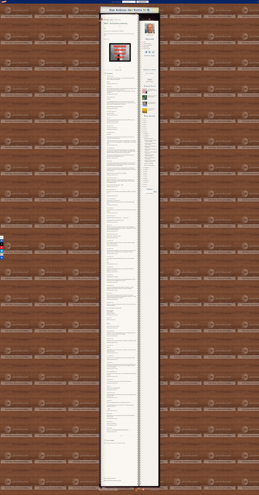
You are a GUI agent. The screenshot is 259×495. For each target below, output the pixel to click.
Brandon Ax (109, 338)
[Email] (1, 254)
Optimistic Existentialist (111, 234)
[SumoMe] (1, 257)
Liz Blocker (109, 240)
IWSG (120, 19)
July (145, 171)
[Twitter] (146, 53)
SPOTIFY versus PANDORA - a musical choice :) (149, 158)
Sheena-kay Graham (110, 111)
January (145, 182)
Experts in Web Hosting (154, 489)
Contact (149, 19)
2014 (144, 129)
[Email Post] (119, 69)
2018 (144, 124)
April (145, 176)
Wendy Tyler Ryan (110, 215)
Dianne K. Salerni (110, 97)
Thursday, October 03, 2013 (112, 389)
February (146, 180)
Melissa (108, 317)
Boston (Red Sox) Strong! (148, 138)
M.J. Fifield (109, 274)
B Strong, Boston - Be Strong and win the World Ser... (150, 147)
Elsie (108, 262)
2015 (144, 128)
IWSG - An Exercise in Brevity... (149, 165)
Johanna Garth (109, 207)
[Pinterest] (1, 247)
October (145, 136)
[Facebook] (1, 240)
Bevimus (108, 161)
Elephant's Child (110, 392)
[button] (116, 2)
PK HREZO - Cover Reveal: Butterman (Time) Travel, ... (150, 152)
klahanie (108, 428)
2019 (144, 122)
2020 (144, 120)
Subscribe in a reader (149, 35)
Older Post (113, 478)
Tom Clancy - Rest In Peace (148, 163)
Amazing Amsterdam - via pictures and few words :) (150, 149)
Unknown (108, 293)
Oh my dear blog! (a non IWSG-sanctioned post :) (152, 103)
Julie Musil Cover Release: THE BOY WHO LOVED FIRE (150, 141)
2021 (144, 118)
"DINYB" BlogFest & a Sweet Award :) (152, 109)
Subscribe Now (142, 2)
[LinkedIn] (149, 53)
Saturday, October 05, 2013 (112, 431)
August (145, 169)
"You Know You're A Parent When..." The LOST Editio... (150, 144)
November (146, 135)
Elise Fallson (109, 125)
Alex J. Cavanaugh (110, 198)
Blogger (151, 193)
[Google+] (153, 53)
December (146, 133)
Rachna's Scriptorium (111, 313)
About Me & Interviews (147, 43)
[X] (1, 244)
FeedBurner (152, 81)
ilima (108, 386)
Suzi (107, 117)
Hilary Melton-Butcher (111, 177)
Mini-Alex (116, 31)
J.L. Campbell (109, 355)
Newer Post (106, 478)
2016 (144, 126)
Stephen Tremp (109, 330)
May (145, 174)
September (146, 167)
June (145, 173)
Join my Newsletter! (147, 48)
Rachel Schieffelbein (110, 189)
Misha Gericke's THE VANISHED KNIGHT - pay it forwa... (150, 161)
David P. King (109, 285)
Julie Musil (109, 379)
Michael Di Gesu (110, 132)
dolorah (108, 400)
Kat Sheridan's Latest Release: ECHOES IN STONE (149, 155)
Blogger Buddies (146, 46)
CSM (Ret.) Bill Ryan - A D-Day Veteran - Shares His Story (152, 90)
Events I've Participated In (148, 45)
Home (110, 478)
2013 (144, 131)
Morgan (108, 225)
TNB (129, 488)
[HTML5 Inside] (143, 489)
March (145, 178)
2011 (144, 186)
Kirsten (108, 86)
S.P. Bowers (109, 266)
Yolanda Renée (109, 148)
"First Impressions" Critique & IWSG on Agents (152, 96)
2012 (144, 184)
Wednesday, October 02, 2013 (112, 83)
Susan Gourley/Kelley (111, 371)
